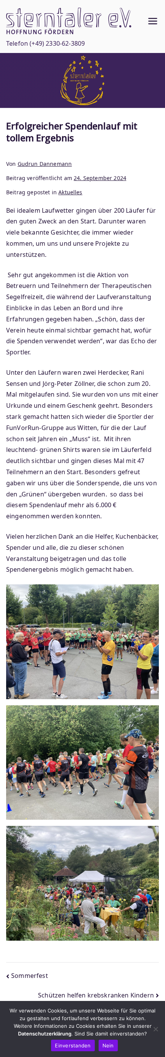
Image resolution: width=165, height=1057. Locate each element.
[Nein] (155, 1029)
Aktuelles (70, 192)
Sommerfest (29, 975)
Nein (108, 1045)
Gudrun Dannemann (45, 163)
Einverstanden (73, 1045)
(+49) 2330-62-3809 (57, 43)
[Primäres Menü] (153, 21)
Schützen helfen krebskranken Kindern (96, 995)
